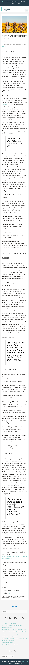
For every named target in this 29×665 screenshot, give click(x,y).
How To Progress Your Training (9, 623)
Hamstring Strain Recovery (7, 642)
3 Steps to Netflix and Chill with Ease (10, 644)
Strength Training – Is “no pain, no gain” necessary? (13, 634)
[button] (26, 10)
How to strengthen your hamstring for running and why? (14, 638)
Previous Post (14, 603)
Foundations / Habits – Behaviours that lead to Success (14, 629)
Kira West (4, 46)
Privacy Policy (24, 661)
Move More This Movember (8, 640)
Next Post (14, 606)
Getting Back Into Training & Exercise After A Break (13, 636)
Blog (3, 41)
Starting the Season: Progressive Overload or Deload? (14, 631)
